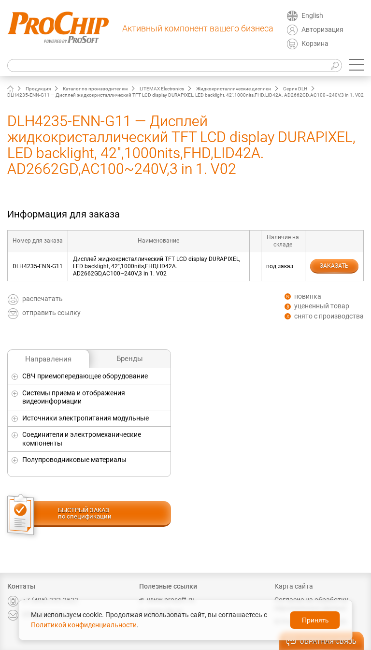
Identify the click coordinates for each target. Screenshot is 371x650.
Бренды (129, 358)
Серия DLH (295, 88)
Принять (315, 620)
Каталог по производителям (95, 88)
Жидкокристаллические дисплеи (233, 88)
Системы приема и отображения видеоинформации (73, 397)
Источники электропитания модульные (85, 418)
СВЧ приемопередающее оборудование (85, 376)
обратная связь (328, 641)
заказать (334, 265)
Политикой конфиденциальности (84, 625)
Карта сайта (293, 586)
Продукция (38, 88)
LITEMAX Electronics (162, 88)
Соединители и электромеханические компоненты (81, 439)
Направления (48, 359)
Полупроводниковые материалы (74, 459)
